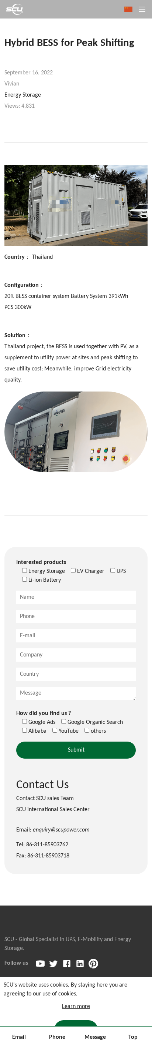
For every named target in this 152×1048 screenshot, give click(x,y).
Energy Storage (22, 95)
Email (19, 1037)
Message (95, 1037)
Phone (57, 1037)
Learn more (76, 1007)
